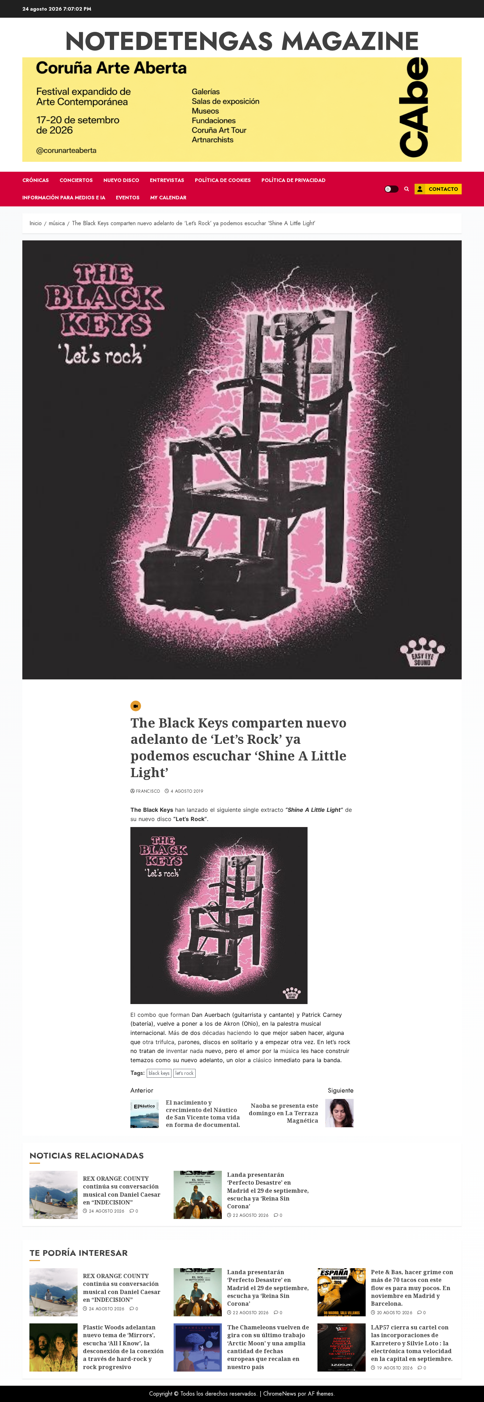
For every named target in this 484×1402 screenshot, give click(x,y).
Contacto (443, 189)
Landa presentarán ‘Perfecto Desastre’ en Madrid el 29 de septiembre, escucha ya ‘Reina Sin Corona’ (268, 1190)
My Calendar (168, 197)
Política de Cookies (223, 180)
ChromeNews (279, 1394)
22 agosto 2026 (251, 1216)
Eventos (128, 197)
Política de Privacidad (293, 180)
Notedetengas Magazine (242, 41)
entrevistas (167, 180)
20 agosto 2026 (394, 1313)
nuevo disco (121, 180)
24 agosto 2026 (107, 1211)
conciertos (76, 180)
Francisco (148, 791)
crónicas (35, 180)
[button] (406, 189)
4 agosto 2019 (187, 791)
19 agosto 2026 (395, 1368)
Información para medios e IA (63, 197)
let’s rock (184, 1073)
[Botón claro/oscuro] (391, 189)
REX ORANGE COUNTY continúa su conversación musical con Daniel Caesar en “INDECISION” (122, 1190)
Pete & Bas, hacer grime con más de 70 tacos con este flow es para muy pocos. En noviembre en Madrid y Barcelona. (412, 1288)
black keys (159, 1073)
